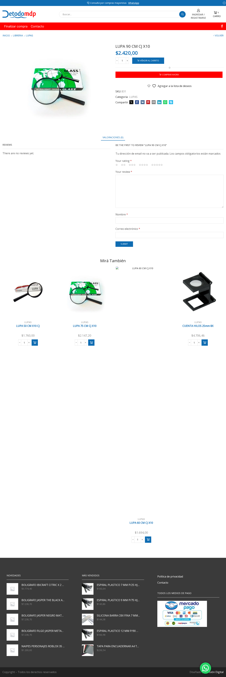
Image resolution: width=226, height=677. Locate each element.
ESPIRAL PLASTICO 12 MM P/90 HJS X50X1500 (118, 631)
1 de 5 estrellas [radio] (116, 165)
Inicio (6, 35)
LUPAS (29, 35)
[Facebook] (222, 26)
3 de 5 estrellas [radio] (132, 165)
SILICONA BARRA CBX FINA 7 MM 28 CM (118, 615)
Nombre (121, 214)
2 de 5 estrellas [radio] (123, 165)
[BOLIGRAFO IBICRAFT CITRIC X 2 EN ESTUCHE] (12, 589)
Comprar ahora (170, 74)
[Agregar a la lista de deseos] (46, 312)
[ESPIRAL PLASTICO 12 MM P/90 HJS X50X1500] (87, 635)
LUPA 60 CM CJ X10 (141, 523)
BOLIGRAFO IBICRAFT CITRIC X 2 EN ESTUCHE (43, 585)
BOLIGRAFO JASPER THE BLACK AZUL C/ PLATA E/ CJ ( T (43, 600)
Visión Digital (215, 672)
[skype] (170, 102)
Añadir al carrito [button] (29, 312)
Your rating (123, 161)
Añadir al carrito (149, 60)
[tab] (113, 137)
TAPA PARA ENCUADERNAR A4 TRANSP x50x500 (118, 646)
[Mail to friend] (154, 102)
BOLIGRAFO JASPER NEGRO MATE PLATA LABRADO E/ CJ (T (43, 615)
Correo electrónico (127, 229)
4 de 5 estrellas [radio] (143, 165)
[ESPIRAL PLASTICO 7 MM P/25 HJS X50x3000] (87, 589)
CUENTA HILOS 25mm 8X (197, 326)
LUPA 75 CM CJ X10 (84, 326)
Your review (123, 172)
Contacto (37, 26)
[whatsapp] (165, 102)
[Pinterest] (148, 102)
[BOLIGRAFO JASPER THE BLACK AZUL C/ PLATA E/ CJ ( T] (12, 604)
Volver (219, 35)
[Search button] (182, 14)
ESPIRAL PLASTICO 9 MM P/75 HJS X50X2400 (118, 600)
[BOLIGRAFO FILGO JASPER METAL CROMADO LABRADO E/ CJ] (12, 635)
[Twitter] (131, 102)
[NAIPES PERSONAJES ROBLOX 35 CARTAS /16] (12, 650)
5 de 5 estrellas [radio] (157, 165)
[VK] (142, 102)
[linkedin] (159, 102)
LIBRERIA (18, 35)
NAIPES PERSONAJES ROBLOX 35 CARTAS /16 (43, 646)
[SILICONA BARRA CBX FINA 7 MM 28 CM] (87, 619)
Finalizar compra (15, 26)
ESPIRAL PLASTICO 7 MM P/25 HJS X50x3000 (118, 585)
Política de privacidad (170, 576)
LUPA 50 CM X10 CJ (28, 326)
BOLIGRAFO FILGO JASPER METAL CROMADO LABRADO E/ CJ (43, 631)
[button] (35, 342)
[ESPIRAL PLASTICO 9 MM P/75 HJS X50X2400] (87, 604)
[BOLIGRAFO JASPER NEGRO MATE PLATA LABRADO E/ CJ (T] (12, 619)
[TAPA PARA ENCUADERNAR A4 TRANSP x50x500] (87, 650)
